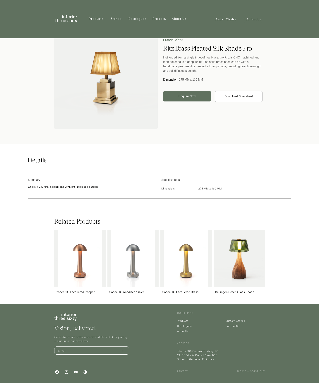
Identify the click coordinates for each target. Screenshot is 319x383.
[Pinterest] (85, 372)
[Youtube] (76, 372)
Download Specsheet (238, 96)
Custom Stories (225, 19)
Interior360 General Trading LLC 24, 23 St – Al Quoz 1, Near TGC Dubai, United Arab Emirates (197, 355)
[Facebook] (57, 372)
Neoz (179, 39)
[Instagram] (66, 372)
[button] (56, 259)
